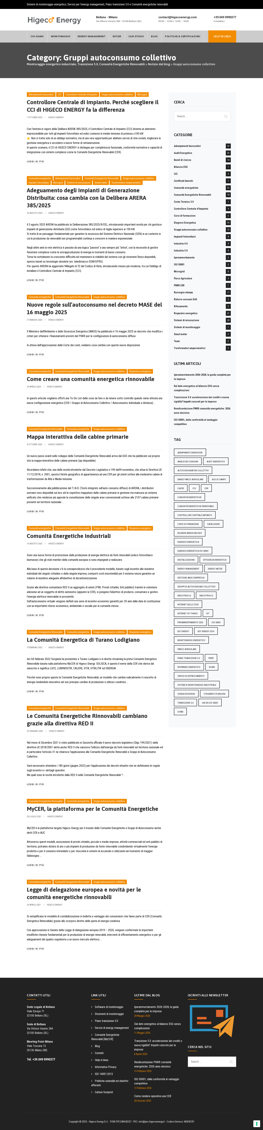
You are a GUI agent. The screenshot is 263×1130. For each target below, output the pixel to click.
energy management (188, 568)
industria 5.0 (206, 595)
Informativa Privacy (105, 1067)
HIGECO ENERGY (56, 117)
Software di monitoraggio (109, 1007)
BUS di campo (219, 479)
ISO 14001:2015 (104, 1074)
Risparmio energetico (140, 371)
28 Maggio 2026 (142, 1015)
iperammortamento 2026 (190, 622)
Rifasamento (181, 306)
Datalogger (213, 524)
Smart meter (101, 182)
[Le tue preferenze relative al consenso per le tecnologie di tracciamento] (256, 1123)
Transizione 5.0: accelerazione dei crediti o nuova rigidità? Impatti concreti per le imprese (158, 1045)
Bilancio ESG (181, 166)
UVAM (180, 711)
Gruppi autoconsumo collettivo (117, 94)
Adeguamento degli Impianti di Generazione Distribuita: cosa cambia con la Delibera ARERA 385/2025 (86, 198)
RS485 (212, 667)
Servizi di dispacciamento (190, 676)
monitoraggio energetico (191, 640)
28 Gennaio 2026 (142, 1100)
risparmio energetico (188, 667)
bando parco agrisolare (190, 479)
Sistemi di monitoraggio (187, 327)
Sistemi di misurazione (78, 182)
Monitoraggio (60, 36)
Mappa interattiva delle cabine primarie (77, 436)
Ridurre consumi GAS (185, 299)
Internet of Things (187, 613)
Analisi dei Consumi (187, 461)
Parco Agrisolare (183, 278)
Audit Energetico (183, 153)
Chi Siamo (37, 36)
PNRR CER (179, 285)
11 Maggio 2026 (142, 1032)
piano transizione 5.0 (188, 658)
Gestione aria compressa (190, 577)
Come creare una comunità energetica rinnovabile (90, 379)
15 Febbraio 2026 (143, 1071)
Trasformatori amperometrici (126, 182)
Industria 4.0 (180, 243)
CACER (180, 488)
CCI (59, 94)
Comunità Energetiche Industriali (69, 536)
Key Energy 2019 (206, 631)
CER (206, 488)
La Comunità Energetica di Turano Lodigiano (83, 639)
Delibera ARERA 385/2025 (189, 533)
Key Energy (183, 631)
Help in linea (101, 1060)
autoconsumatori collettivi (193, 470)
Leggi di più (35, 161)
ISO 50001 (179, 264)
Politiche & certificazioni (182, 36)
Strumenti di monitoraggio (109, 1014)
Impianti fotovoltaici (39, 182)
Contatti (99, 1053)
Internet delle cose (188, 604)
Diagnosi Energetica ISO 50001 (193, 551)
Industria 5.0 (180, 250)
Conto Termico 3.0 (184, 201)
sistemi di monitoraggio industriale (196, 685)
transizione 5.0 (185, 702)
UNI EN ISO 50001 (210, 702)
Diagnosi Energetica (185, 222)
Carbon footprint (104, 1092)
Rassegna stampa (183, 292)
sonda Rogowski (186, 694)
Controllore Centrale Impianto (194, 515)
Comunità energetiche (40, 178)
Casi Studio (136, 36)
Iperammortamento (184, 257)
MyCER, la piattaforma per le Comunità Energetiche (92, 808)
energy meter (215, 568)
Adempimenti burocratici (41, 94)
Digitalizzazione (186, 559)
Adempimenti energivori (190, 452)
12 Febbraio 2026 (143, 1088)
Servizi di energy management (112, 1028)
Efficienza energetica (214, 559)
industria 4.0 (184, 595)
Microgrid (142, 94)
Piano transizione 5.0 (106, 1021)
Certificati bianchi (183, 180)
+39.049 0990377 (225, 17)
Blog (154, 36)
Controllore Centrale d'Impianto (81, 94)
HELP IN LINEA (222, 36)
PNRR (211, 658)
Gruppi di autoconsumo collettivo (196, 586)
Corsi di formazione (185, 215)
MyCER (117, 36)
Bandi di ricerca (182, 160)
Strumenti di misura (214, 694)
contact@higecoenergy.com (177, 17)
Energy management (92, 36)
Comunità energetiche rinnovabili (195, 506)
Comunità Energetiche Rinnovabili (102, 178)
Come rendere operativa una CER (152, 1096)
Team (177, 341)
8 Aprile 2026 (140, 1054)
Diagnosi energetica (188, 542)
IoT (208, 613)
